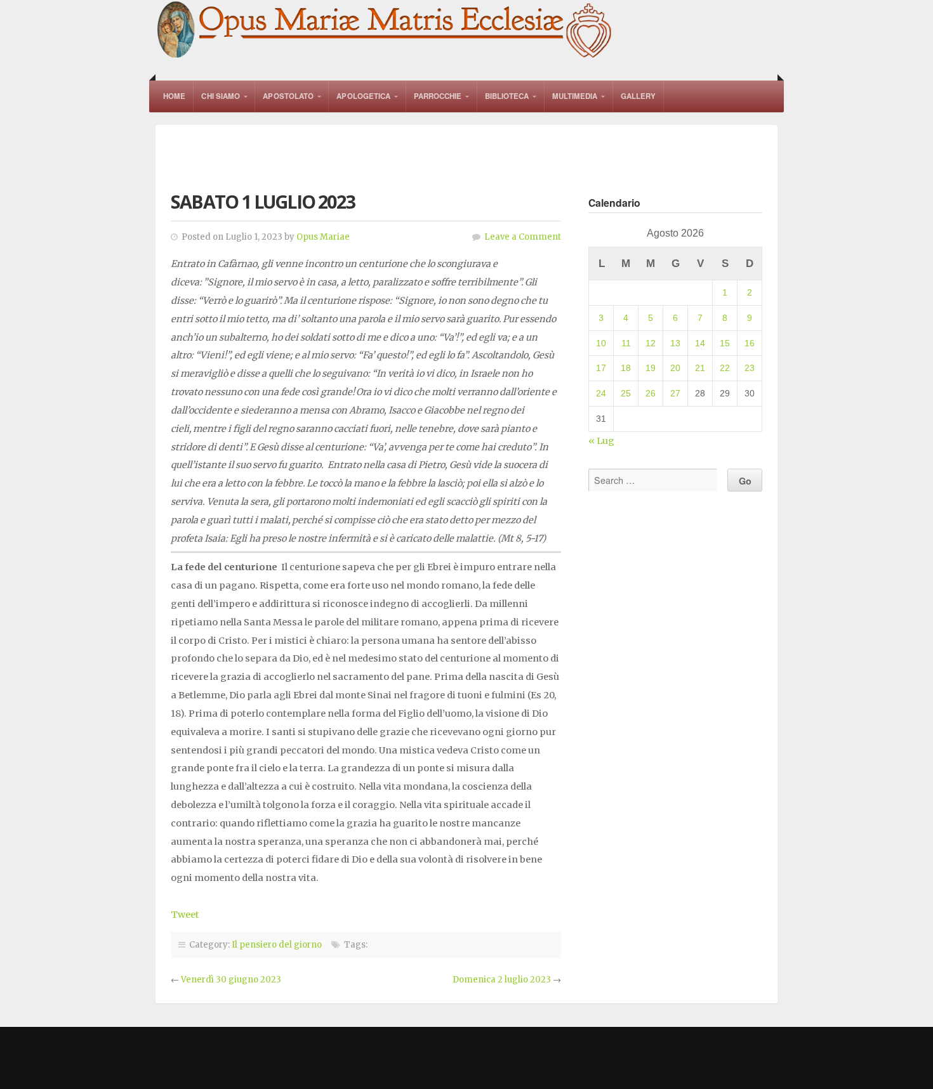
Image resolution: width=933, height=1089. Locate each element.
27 (675, 393)
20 (675, 368)
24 (601, 393)
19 (650, 368)
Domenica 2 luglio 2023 (502, 979)
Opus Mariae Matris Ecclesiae (385, 31)
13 (675, 343)
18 (626, 368)
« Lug (601, 441)
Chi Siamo (220, 96)
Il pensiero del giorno (277, 944)
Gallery (638, 96)
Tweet (185, 914)
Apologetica (363, 96)
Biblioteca (507, 96)
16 (749, 343)
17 (601, 368)
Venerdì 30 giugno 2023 (231, 979)
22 (725, 368)
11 (626, 343)
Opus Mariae (323, 236)
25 (626, 393)
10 (601, 343)
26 (650, 393)
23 (749, 368)
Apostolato (288, 96)
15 (725, 343)
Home (174, 96)
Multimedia (575, 96)
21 (700, 368)
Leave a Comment (522, 236)
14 (700, 343)
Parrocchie (438, 96)
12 (650, 343)
